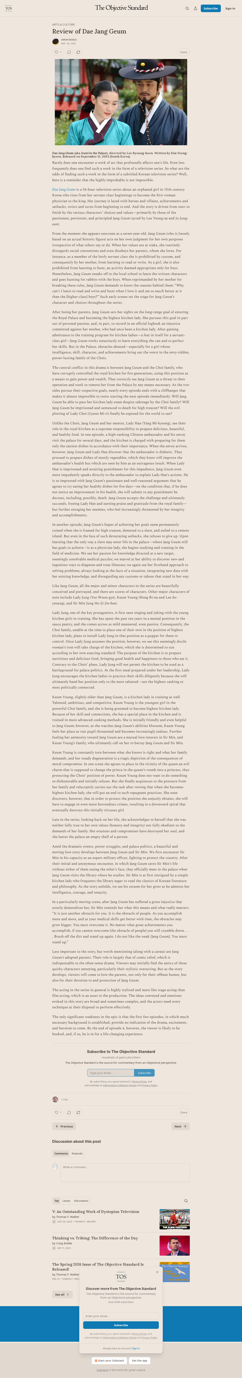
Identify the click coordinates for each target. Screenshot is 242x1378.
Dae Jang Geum (63, 189)
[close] (157, 1272)
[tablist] (68, 1153)
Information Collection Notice (120, 1337)
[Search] (187, 8)
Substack (102, 1370)
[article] (121, 1219)
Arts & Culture (63, 24)
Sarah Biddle (69, 39)
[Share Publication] (195, 8)
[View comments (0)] (69, 52)
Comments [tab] (61, 1153)
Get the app (139, 1360)
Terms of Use (139, 1333)
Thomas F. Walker (84, 1221)
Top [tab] (56, 1201)
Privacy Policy (149, 1337)
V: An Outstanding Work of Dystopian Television (95, 1211)
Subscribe (211, 8)
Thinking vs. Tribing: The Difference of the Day (95, 1238)
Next (178, 1126)
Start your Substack (111, 1360)
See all (59, 1294)
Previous (66, 1126)
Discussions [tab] (81, 1201)
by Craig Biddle (62, 1243)
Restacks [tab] (77, 1153)
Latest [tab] (66, 1201)
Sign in (230, 8)
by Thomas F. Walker (65, 1217)
